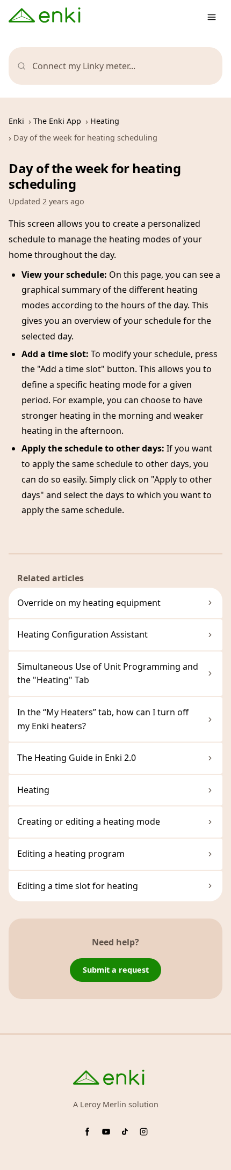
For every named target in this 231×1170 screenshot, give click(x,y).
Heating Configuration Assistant (82, 634)
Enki (16, 121)
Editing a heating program (71, 854)
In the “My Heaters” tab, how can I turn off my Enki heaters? (103, 719)
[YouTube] (106, 1132)
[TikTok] (125, 1132)
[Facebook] (87, 1132)
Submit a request (116, 970)
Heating (104, 121)
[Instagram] (144, 1132)
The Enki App (57, 121)
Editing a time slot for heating (77, 886)
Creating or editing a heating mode (88, 821)
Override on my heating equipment (89, 603)
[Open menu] (211, 17)
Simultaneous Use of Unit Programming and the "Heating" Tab (107, 673)
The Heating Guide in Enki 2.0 (76, 758)
